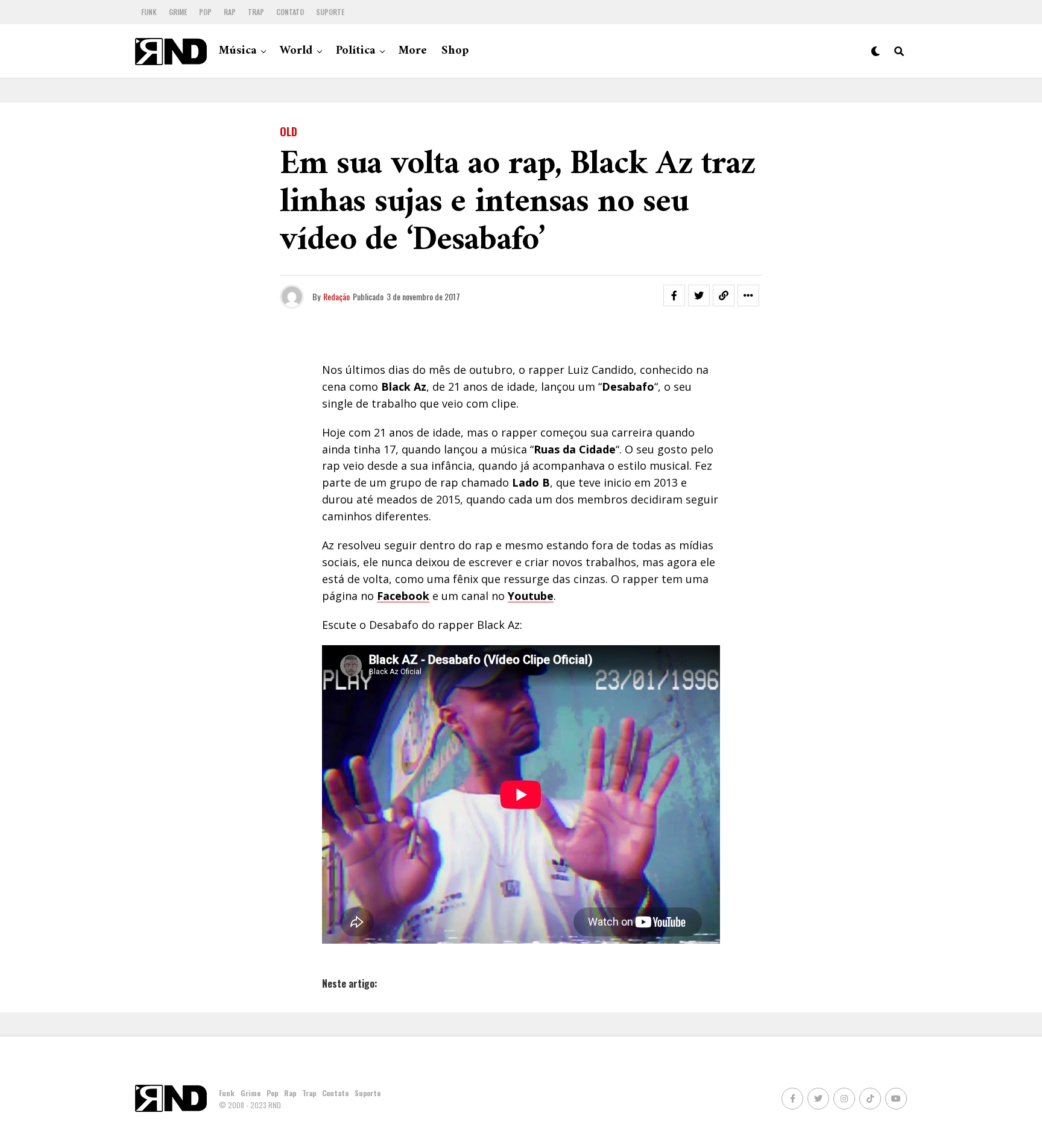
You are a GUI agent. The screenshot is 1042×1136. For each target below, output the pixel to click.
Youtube (531, 596)
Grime (178, 12)
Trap (256, 12)
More (413, 51)
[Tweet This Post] (699, 295)
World (296, 51)
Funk (149, 12)
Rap (230, 12)
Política (355, 51)
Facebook (403, 596)
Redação (336, 296)
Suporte (330, 12)
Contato (290, 12)
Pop (205, 12)
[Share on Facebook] (674, 295)
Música (237, 51)
